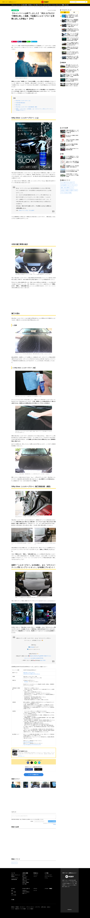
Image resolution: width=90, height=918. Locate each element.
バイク (72, 187)
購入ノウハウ (24, 876)
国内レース (24, 893)
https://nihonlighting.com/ (28, 741)
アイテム (46, 877)
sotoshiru (62, 190)
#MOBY (42, 655)
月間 (74, 12)
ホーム (14, 4)
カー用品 (36, 4)
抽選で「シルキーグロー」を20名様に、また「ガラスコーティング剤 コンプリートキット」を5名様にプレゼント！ (35, 109)
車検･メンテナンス (25, 879)
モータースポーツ (47, 4)
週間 (65, 12)
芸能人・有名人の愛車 (65, 187)
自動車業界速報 (14, 879)
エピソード (70, 185)
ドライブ (35, 876)
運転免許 (24, 874)
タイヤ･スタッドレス (48, 876)
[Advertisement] (33, 30)
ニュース (18, 4)
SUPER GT (24, 890)
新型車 (67, 190)
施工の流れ (18, 104)
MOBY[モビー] (13, 6)
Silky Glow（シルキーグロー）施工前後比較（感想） (27, 106)
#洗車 (45, 655)
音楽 (12, 893)
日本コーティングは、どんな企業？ (27, 210)
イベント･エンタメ (14, 877)
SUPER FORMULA (25, 891)
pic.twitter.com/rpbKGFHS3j (37, 658)
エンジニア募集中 (30, 908)
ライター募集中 (23, 908)
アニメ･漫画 (13, 891)
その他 (67, 4)
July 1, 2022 (42, 660)
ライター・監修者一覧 (15, 908)
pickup (66, 192)
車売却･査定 (24, 880)
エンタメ (41, 4)
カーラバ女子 (63, 182)
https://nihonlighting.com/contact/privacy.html (32, 744)
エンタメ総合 (13, 894)
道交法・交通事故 (25, 882)
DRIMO (71, 190)
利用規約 (54, 824)
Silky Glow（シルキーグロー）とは (23, 100)
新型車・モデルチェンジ (15, 874)
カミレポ (35, 890)
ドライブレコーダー (48, 874)
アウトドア (36, 874)
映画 (12, 890)
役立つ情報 (24, 883)
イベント (54, 4)
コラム (62, 192)
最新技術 (13, 876)
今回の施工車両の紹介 (20, 102)
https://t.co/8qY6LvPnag (35, 655)
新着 (70, 192)
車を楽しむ (31, 4)
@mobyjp (32, 647)
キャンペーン (14, 862)
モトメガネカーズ (71, 182)
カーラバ (75, 185)
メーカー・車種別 (61, 4)
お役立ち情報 (24, 4)
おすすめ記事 (63, 185)
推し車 (76, 190)
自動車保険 (24, 877)
